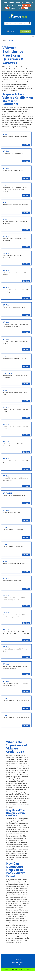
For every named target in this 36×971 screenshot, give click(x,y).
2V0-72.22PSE (7, 493)
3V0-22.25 (6, 459)
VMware (10, 40)
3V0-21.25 (6, 219)
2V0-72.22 (6, 305)
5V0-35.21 (6, 134)
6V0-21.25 (6, 236)
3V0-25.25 (6, 288)
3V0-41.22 (6, 647)
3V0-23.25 (6, 339)
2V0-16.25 (6, 442)
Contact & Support (17, 962)
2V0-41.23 (6, 578)
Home (4, 40)
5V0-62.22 (6, 595)
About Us (18, 959)
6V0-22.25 (6, 253)
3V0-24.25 (6, 322)
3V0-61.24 (6, 407)
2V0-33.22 (6, 510)
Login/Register (25, 31)
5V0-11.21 (6, 202)
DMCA (18, 965)
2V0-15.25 (6, 185)
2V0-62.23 (6, 698)
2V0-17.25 (6, 630)
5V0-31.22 (6, 561)
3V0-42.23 (6, 168)
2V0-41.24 (6, 151)
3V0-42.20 (6, 390)
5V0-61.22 (6, 664)
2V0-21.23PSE (7, 373)
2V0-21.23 (6, 271)
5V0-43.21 (6, 476)
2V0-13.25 (6, 356)
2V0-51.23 (6, 527)
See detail (26, 145)
